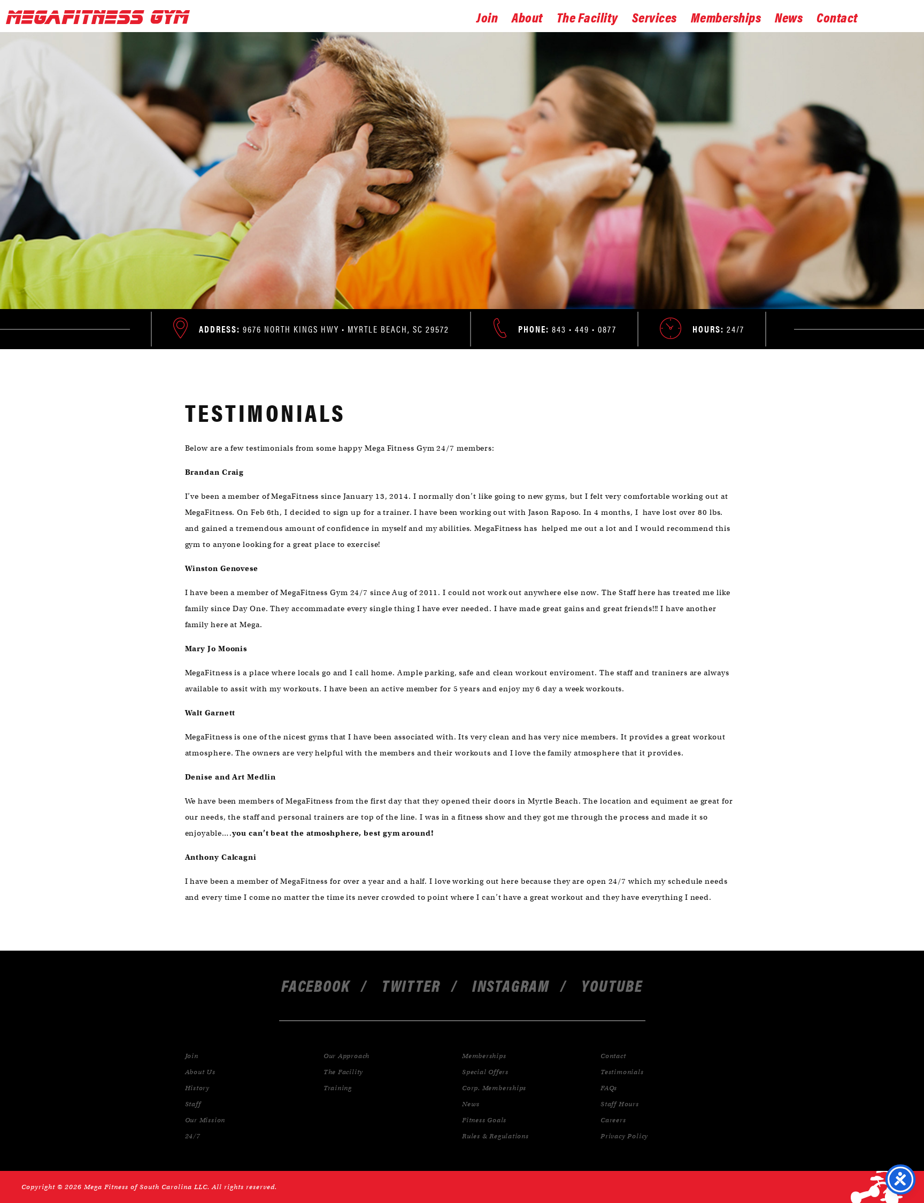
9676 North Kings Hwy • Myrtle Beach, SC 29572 (324, 328)
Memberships (726, 16)
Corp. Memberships (494, 1088)
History (197, 1088)
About (527, 16)
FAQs (608, 1088)
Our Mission (205, 1120)
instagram (511, 985)
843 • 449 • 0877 (567, 328)
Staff (193, 1104)
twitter (411, 985)
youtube (612, 985)
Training (338, 1088)
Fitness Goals (484, 1120)
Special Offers (485, 1072)
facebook (315, 985)
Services (654, 16)
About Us (200, 1072)
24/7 (193, 1136)
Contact (837, 16)
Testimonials (621, 1072)
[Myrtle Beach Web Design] (877, 1187)
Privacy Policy (624, 1136)
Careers (613, 1120)
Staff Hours (619, 1104)
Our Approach (346, 1056)
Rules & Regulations (495, 1136)
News (789, 16)
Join (487, 16)
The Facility (587, 16)
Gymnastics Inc (101, 17)
